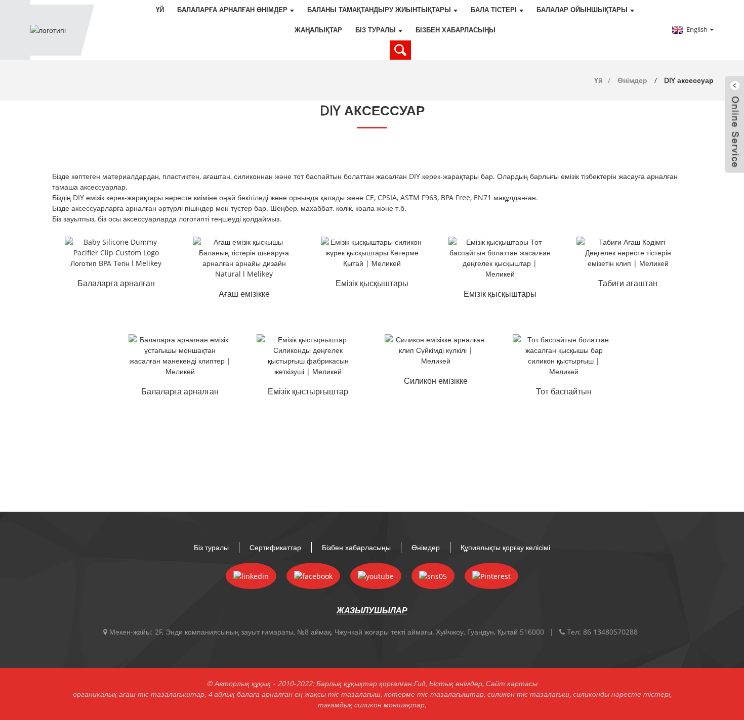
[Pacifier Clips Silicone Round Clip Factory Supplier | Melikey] (308, 355)
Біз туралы (375, 30)
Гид (420, 683)
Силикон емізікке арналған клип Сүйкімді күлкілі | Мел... (436, 381)
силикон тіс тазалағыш (528, 694)
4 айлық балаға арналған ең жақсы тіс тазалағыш (294, 694)
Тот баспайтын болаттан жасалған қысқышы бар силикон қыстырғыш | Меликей (564, 392)
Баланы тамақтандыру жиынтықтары (379, 10)
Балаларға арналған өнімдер (232, 10)
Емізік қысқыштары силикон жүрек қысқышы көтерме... (372, 284)
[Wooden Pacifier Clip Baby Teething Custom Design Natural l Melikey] (244, 258)
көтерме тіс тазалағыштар (434, 694)
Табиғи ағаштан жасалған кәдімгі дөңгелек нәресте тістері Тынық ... (628, 284)
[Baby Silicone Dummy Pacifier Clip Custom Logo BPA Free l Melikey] (116, 252)
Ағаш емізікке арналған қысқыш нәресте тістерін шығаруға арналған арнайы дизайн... (244, 294)
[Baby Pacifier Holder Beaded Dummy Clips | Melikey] (180, 355)
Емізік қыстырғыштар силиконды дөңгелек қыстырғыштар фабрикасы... (308, 392)
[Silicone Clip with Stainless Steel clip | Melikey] (564, 355)
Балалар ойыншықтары (582, 10)
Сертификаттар (275, 547)
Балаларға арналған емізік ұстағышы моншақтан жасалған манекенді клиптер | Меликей (180, 392)
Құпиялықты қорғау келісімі (505, 547)
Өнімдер (632, 80)
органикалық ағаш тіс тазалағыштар (138, 694)
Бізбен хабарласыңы (455, 30)
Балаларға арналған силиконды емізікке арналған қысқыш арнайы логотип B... (116, 284)
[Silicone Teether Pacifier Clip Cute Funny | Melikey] (436, 350)
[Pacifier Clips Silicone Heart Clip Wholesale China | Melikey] (372, 252)
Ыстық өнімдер (455, 683)
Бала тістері (494, 10)
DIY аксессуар (689, 80)
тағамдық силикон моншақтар (371, 704)
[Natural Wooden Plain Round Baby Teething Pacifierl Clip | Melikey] (627, 252)
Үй (160, 10)
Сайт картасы (512, 683)
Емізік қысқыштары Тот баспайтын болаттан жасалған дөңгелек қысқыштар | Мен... (500, 294)
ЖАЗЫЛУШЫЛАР (372, 610)
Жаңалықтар (318, 30)
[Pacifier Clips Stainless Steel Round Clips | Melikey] (499, 258)
